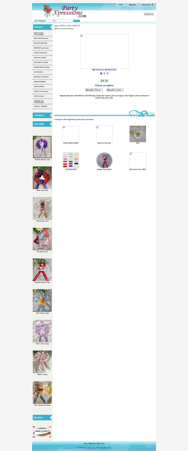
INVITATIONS (38, 72)
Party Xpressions (89, 448)
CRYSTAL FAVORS (40, 57)
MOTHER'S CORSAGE (41, 77)
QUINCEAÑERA (39, 86)
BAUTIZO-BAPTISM (40, 43)
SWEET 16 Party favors (41, 91)
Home (56, 25)
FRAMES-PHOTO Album (42, 67)
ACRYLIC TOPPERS (40, 106)
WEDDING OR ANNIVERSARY (39, 101)
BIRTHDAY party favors (41, 48)
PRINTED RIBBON (40, 81)
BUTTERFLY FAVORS (41, 62)
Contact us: (149, 14)
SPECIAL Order (39, 96)
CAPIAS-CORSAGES (40, 53)
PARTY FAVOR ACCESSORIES (39, 33)
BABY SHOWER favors (41, 38)
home (120, 4)
